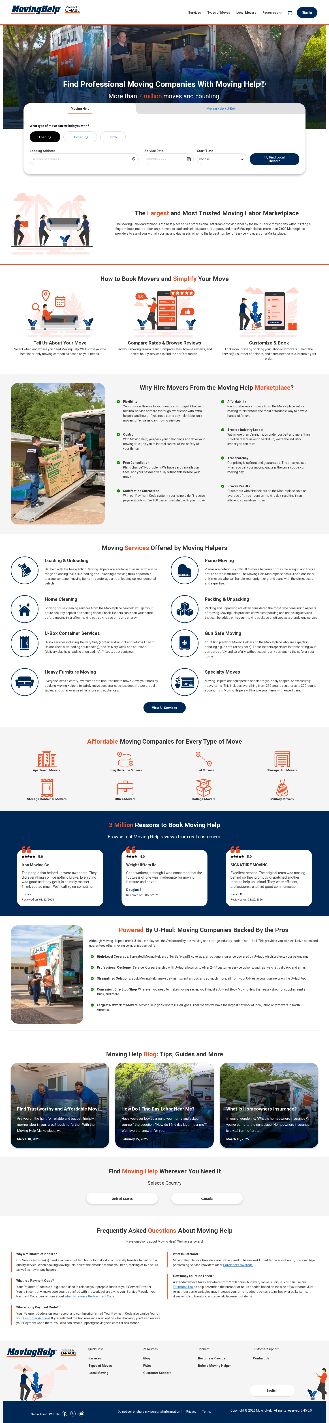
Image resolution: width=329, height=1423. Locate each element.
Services (194, 12)
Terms (206, 1411)
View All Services (164, 708)
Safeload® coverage (238, 1265)
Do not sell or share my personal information (149, 1411)
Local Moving (98, 1373)
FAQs (147, 1365)
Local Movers (246, 12)
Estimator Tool (183, 1287)
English (272, 1390)
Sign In (307, 12)
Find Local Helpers (277, 159)
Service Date (154, 151)
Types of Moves (218, 12)
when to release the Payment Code (89, 1296)
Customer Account (36, 1318)
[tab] (80, 108)
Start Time (205, 151)
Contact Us (261, 1358)
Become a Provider (212, 1358)
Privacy (191, 1411)
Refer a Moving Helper (214, 1365)
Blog (146, 1358)
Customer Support (157, 1373)
